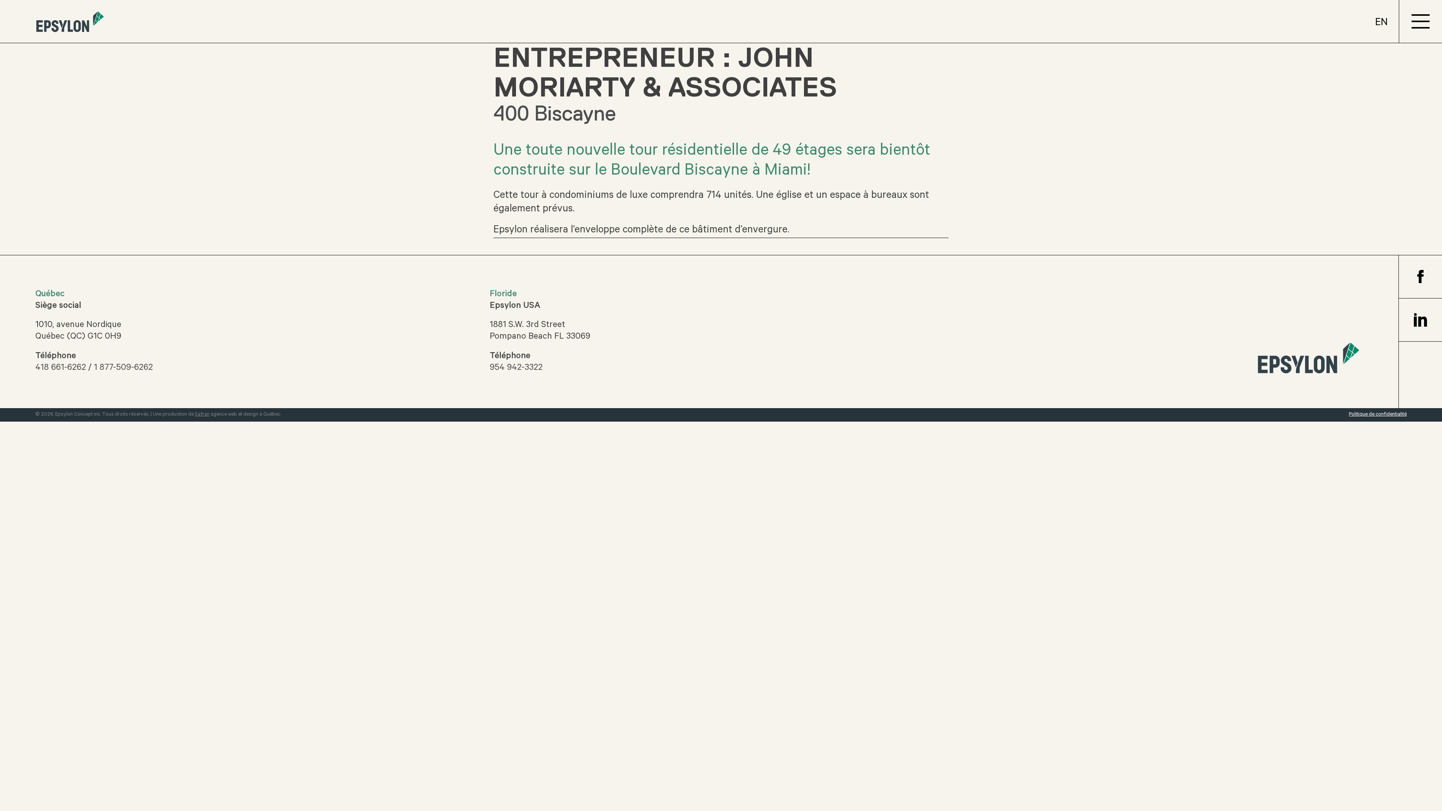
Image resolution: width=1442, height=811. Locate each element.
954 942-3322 (516, 368)
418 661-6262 (60, 368)
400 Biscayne (554, 113)
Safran (202, 415)
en (1381, 23)
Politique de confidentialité (1378, 415)
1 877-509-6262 (123, 368)
